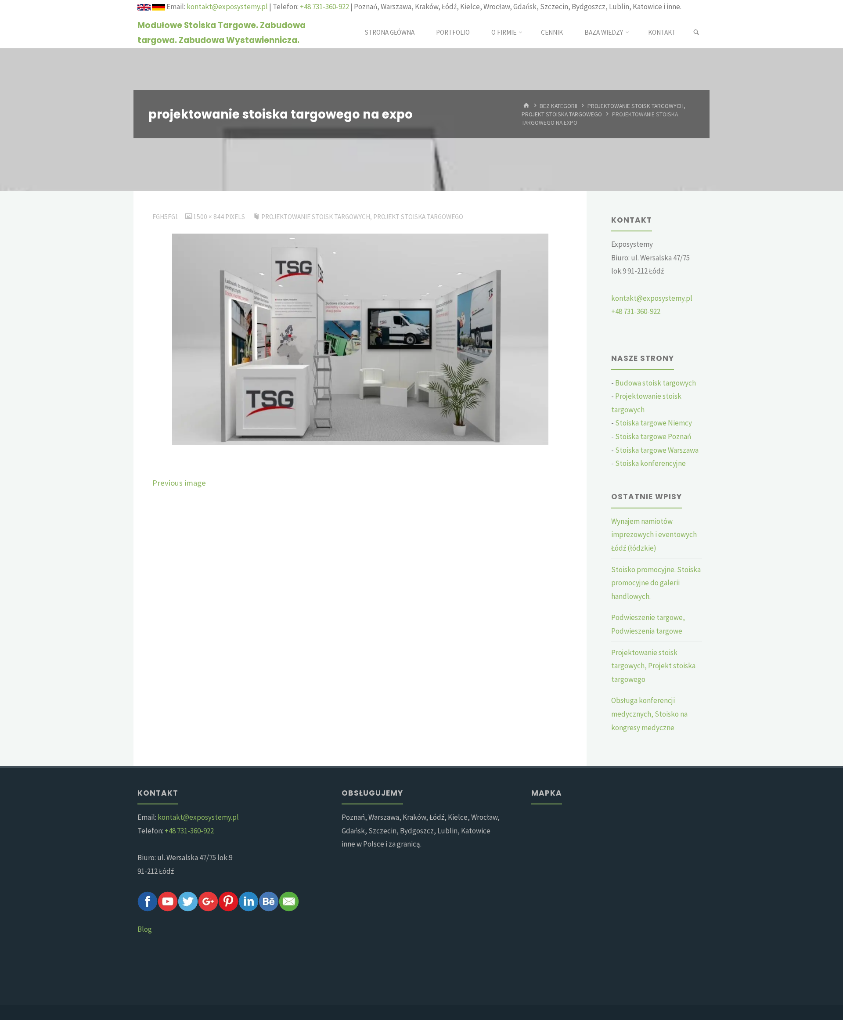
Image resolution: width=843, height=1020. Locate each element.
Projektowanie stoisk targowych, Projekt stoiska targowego (362, 217)
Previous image (179, 483)
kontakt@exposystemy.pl (227, 6)
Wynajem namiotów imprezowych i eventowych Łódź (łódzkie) (654, 534)
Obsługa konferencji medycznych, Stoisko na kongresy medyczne (649, 714)
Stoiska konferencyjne (650, 463)
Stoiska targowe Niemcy (653, 423)
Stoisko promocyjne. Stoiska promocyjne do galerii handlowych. (656, 583)
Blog (144, 929)
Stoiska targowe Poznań (653, 436)
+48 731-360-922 (324, 6)
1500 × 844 (209, 217)
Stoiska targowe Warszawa (657, 450)
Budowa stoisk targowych (655, 383)
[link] (696, 32)
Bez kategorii (558, 106)
